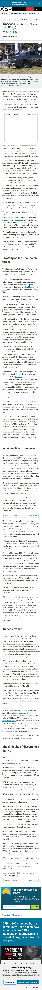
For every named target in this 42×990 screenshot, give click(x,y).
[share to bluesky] (10, 32)
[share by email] (4, 32)
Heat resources (16, 13)
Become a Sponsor (32, 114)
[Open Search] (36, 9)
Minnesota (6, 220)
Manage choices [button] (10, 982)
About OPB (4, 13)
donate (30, 9)
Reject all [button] (34, 982)
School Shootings (13, 915)
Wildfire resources (29, 13)
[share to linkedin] (13, 32)
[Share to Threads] (16, 32)
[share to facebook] (7, 32)
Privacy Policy (6, 988)
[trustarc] (36, 988)
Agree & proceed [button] (23, 982)
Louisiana (19, 220)
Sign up (35, 907)
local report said (20, 713)
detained (18, 377)
